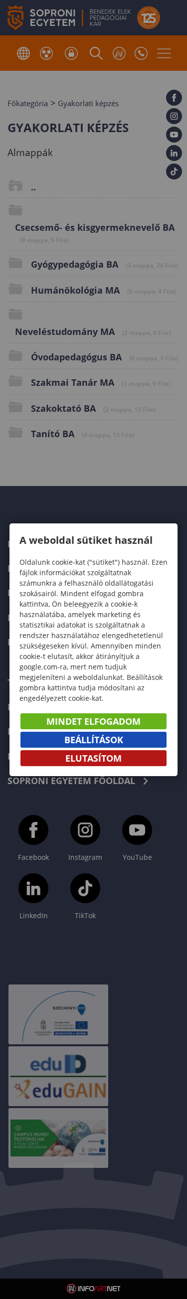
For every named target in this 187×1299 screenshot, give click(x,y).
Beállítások (93, 740)
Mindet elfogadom (93, 721)
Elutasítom (93, 758)
